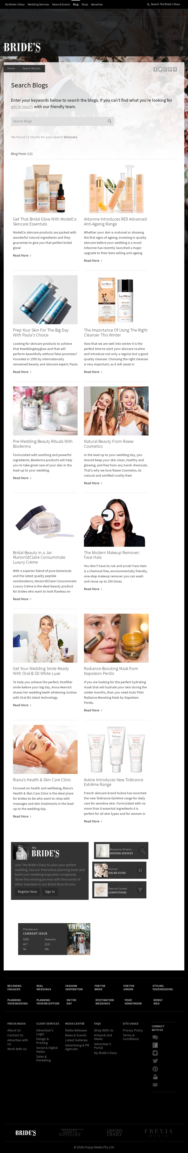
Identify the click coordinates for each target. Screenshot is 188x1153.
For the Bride (100, 987)
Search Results (32, 68)
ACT (25, 944)
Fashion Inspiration (74, 987)
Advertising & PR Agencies (77, 1047)
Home (11, 68)
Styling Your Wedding (163, 987)
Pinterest (158, 1069)
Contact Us (15, 1035)
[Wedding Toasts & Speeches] (71, 1132)
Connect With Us (158, 1028)
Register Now (27, 892)
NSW (26, 939)
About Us (14, 1030)
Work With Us (17, 1049)
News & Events (61, 4)
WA (46, 949)
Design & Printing (42, 1041)
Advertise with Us (17, 1042)
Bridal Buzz (158, 1038)
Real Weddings (43, 987)
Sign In (50, 892)
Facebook (158, 1045)
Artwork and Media (103, 1037)
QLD (47, 944)
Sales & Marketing (43, 1058)
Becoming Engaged (14, 987)
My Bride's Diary (15, 4)
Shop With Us (103, 1030)
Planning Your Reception (47, 1001)
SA (24, 949)
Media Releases (76, 1030)
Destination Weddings (104, 1001)
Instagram (158, 1053)
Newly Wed (157, 1001)
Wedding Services (38, 4)
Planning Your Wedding (17, 1001)
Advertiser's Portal (102, 1046)
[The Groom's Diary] (115, 1132)
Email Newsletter (158, 1085)
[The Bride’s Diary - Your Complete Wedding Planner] (25, 1132)
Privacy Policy (133, 1030)
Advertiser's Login (44, 1032)
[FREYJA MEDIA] (159, 1132)
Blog (76, 4)
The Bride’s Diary (21, 47)
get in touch (22, 107)
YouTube (158, 1077)
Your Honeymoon (133, 1001)
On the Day (71, 1001)
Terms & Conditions (131, 1037)
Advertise (97, 4)
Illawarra (50, 939)
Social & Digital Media (47, 1050)
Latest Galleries (76, 1040)
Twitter (158, 1061)
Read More (21, 255)
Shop (85, 4)
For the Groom (128, 987)
